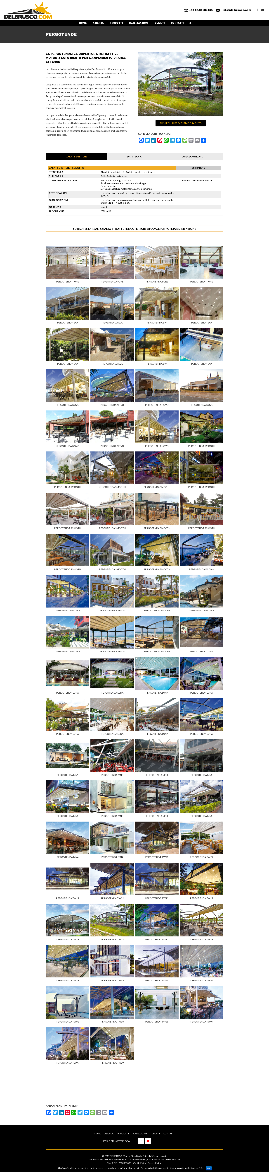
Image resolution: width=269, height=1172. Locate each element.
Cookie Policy (139, 1163)
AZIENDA (108, 1133)
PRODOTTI (123, 1133)
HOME (97, 1133)
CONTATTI (169, 1133)
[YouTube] (263, 10)
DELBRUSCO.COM (118, 1156)
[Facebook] (257, 10)
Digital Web (136, 1156)
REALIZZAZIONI (140, 1133)
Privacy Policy (154, 1163)
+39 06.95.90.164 (201, 10)
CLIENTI (156, 1133)
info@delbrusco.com (237, 10)
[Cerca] (190, 23)
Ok (208, 1168)
